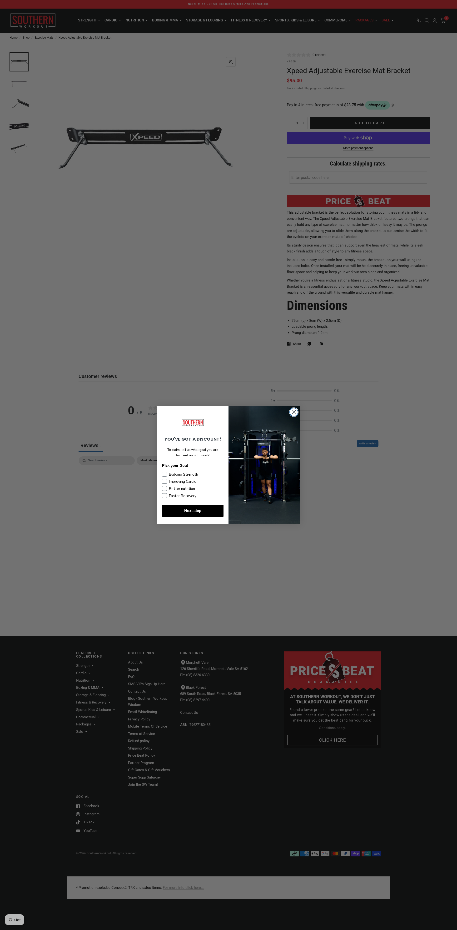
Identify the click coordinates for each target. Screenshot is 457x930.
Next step (192, 511)
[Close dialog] (294, 412)
